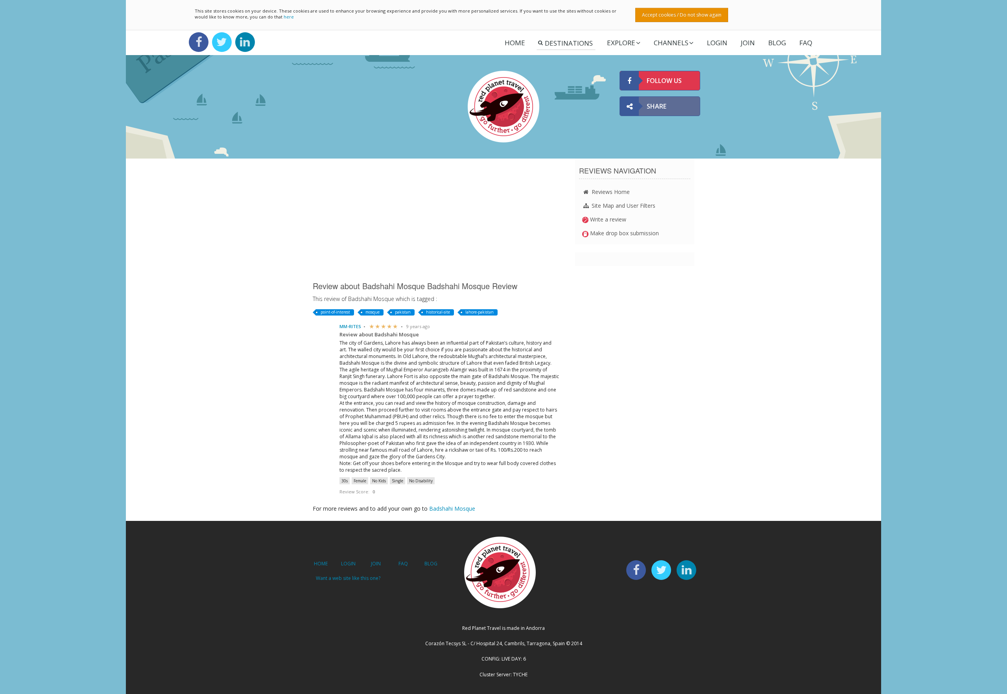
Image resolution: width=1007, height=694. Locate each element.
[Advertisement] (438, 219)
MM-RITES (350, 326)
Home (515, 42)
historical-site (438, 312)
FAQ (805, 42)
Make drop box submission (623, 233)
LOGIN (717, 42)
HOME (321, 563)
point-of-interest (335, 312)
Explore (621, 42)
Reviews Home (610, 192)
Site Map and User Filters (622, 205)
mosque (372, 312)
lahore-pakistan (479, 312)
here (289, 17)
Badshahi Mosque (452, 508)
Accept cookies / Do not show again (681, 14)
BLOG (430, 563)
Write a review (607, 219)
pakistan (403, 312)
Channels (671, 42)
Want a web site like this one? (348, 578)
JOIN (748, 42)
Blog (777, 42)
